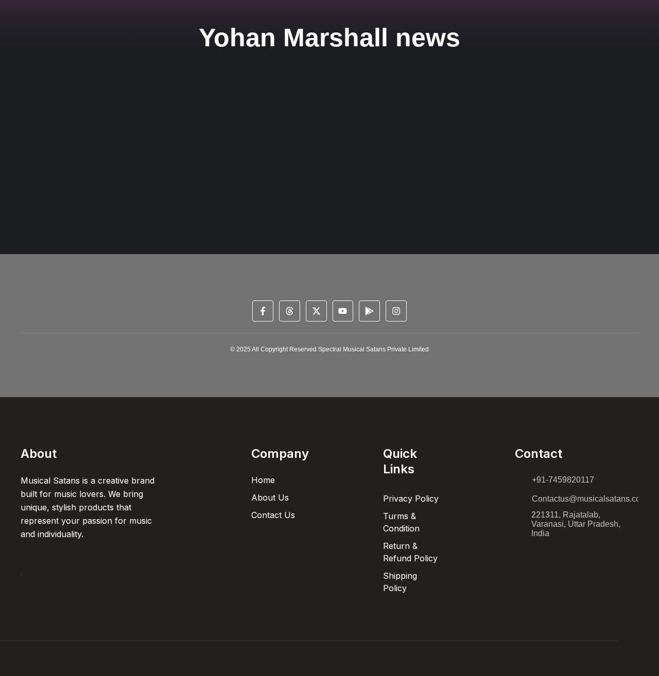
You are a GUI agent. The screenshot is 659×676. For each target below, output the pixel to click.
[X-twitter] (316, 311)
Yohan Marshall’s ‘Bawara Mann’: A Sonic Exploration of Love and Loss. (197, 161)
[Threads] (289, 311)
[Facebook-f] (262, 311)
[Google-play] (369, 311)
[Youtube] (343, 311)
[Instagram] (396, 311)
